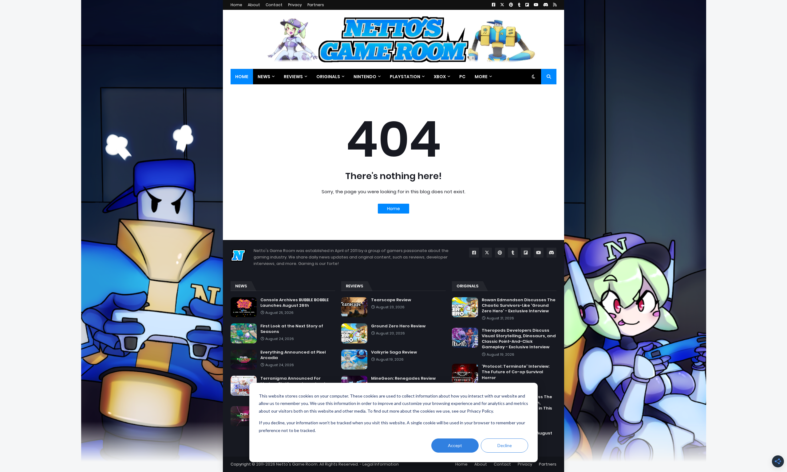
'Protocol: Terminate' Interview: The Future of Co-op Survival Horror (515, 372)
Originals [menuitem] (328, 77)
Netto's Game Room (297, 464)
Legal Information (380, 464)
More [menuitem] (481, 77)
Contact (274, 4)
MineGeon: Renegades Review (403, 378)
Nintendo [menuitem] (365, 77)
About (254, 4)
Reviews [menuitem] (293, 77)
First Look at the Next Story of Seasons (291, 328)
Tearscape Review (391, 300)
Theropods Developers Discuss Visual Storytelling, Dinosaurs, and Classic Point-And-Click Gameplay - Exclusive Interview (519, 339)
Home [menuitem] (241, 77)
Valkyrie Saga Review (394, 352)
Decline (504, 445)
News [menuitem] (264, 77)
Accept (455, 445)
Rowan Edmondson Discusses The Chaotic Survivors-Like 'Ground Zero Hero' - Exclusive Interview (519, 305)
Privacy (295, 4)
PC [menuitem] (462, 77)
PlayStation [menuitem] (405, 77)
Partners (315, 4)
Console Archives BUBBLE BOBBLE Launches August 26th (294, 302)
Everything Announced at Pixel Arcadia (293, 355)
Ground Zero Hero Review (398, 326)
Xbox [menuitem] (440, 77)
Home (236, 4)
